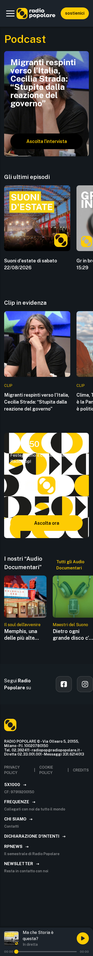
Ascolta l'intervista (46, 141)
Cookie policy (46, 770)
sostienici (74, 13)
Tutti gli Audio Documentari (70, 564)
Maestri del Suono (70, 624)
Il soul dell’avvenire (22, 624)
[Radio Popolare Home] (36, 13)
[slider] (16, 952)
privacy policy (12, 770)
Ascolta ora (46, 523)
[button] (10, 13)
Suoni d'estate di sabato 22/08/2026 (30, 264)
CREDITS (81, 770)
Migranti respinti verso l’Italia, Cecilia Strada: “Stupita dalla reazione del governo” (36, 402)
